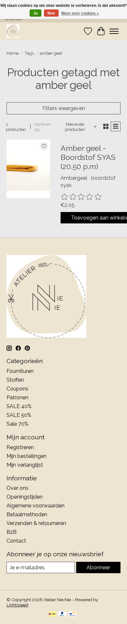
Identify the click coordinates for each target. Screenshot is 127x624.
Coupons (17, 389)
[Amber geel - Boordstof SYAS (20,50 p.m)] (28, 169)
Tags (29, 53)
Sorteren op (43, 126)
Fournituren (20, 371)
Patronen (17, 397)
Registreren (20, 447)
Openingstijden (25, 497)
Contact (16, 541)
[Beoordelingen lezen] (81, 197)
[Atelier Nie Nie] (13, 31)
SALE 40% (19, 406)
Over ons (17, 488)
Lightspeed (17, 604)
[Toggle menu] (113, 31)
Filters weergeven (63, 108)
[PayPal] (62, 614)
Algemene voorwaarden (35, 506)
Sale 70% (17, 424)
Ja (35, 13)
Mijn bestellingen (27, 456)
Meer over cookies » (80, 13)
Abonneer (98, 567)
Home (13, 53)
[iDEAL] (52, 614)
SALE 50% (19, 415)
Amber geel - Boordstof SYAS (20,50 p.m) (88, 157)
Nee (51, 13)
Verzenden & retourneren (36, 523)
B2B (12, 532)
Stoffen (15, 380)
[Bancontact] (72, 614)
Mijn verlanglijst (25, 465)
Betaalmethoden (27, 514)
